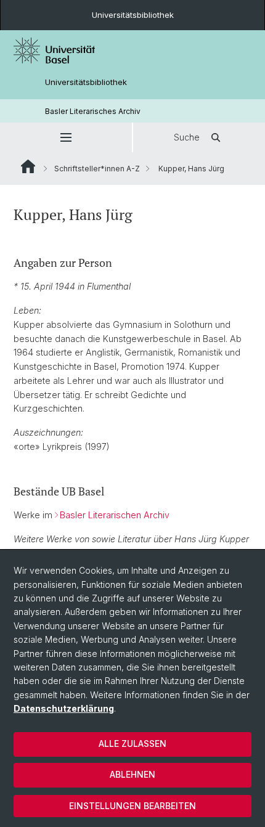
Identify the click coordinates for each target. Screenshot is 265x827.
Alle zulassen (132, 743)
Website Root (28, 166)
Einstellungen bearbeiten (132, 806)
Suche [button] (187, 137)
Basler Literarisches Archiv (93, 111)
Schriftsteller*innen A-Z (97, 168)
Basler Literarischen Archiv (114, 515)
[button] (66, 137)
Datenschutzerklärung (64, 708)
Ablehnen (132, 774)
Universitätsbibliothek (133, 15)
